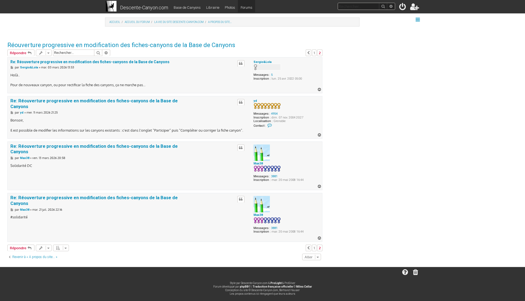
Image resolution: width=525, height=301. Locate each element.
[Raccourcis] (418, 19)
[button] (308, 53)
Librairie (212, 7)
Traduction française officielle (273, 286)
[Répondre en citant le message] (240, 63)
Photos (230, 7)
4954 (274, 113)
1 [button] (314, 53)
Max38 (258, 163)
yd (255, 101)
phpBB (244, 286)
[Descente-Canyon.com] (111, 6)
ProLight (276, 283)
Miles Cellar (304, 286)
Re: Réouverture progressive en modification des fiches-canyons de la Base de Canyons (90, 62)
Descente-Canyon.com (144, 7)
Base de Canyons (187, 7)
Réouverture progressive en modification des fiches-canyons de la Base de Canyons (121, 45)
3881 (274, 176)
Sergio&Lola (262, 62)
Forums (246, 7)
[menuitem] (403, 8)
